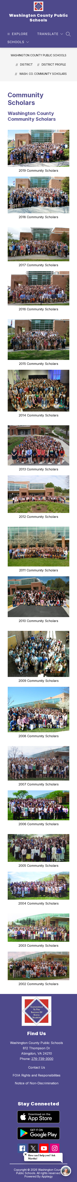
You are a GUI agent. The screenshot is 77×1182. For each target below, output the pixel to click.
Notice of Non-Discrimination (36, 1083)
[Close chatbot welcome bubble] (25, 1154)
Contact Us (36, 1067)
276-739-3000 (42, 1059)
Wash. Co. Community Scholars (43, 73)
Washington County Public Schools (38, 55)
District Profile (54, 64)
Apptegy (47, 1176)
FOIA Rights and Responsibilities (36, 1075)
